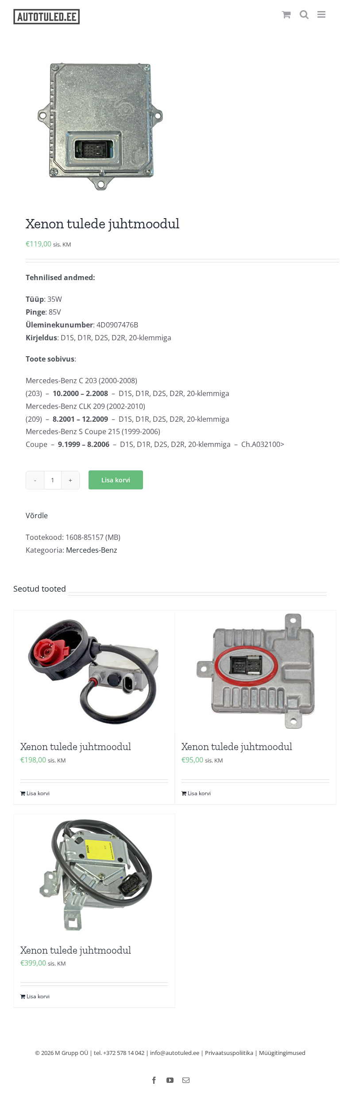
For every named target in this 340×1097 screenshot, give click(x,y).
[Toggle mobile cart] (286, 14)
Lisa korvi (115, 480)
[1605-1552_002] (170, 126)
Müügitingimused (282, 1053)
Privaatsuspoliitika (229, 1053)
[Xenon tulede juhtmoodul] (94, 671)
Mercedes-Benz (91, 550)
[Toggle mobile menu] (322, 14)
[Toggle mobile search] (304, 14)
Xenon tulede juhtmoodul (75, 746)
